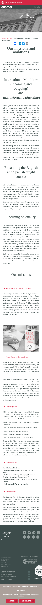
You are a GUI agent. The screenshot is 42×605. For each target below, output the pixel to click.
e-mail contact (5, 566)
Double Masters (11, 462)
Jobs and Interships (8, 572)
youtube (10, 7)
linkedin (8, 7)
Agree (11, 601)
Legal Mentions (6, 574)
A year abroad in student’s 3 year (17, 357)
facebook (2, 7)
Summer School (11, 492)
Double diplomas (11, 406)
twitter (5, 7)
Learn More (26, 601)
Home (3, 38)
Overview (9, 38)
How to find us (6, 579)
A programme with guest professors (18, 288)
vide (24, 537)
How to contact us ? (8, 577)
